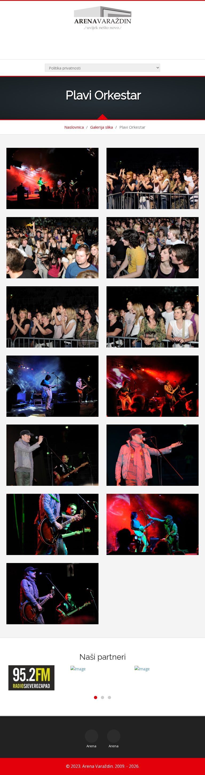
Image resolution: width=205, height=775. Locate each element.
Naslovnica (74, 127)
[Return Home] (102, 17)
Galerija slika (101, 127)
